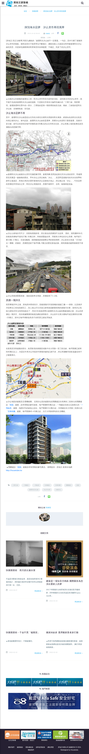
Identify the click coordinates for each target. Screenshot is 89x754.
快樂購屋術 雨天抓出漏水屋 (20, 570)
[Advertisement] (44, 725)
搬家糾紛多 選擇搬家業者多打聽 (62, 632)
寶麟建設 (68, 485)
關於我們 (11, 747)
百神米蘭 (11, 411)
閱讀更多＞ (39, 591)
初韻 (11, 405)
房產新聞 (35, 11)
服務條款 (20, 747)
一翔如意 (36, 485)
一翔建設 (26, 485)
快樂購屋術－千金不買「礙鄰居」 (23, 632)
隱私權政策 (29, 747)
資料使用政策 (40, 747)
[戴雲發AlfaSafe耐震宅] (44, 701)
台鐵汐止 (58, 489)
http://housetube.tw (14, 470)
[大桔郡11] (18, 682)
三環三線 (15, 485)
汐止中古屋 (47, 489)
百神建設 (47, 485)
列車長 (48, 33)
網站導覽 (51, 747)
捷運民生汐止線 (33, 489)
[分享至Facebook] (58, 33)
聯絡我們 (31, 750)
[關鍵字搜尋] (82, 3)
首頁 (25, 11)
